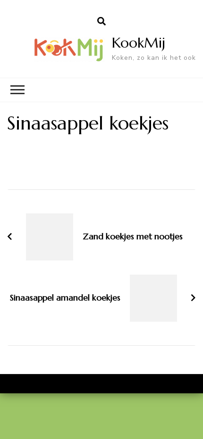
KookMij (138, 42)
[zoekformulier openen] (101, 21)
